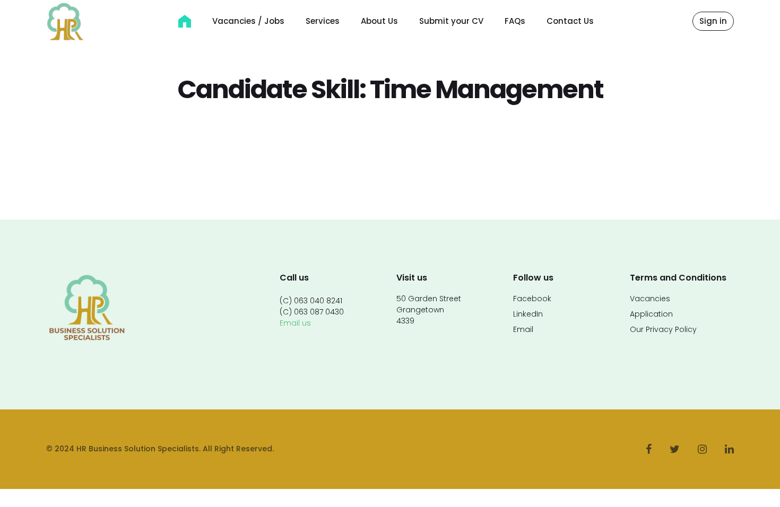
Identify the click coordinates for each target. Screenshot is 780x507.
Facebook (532, 298)
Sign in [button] (713, 21)
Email (523, 329)
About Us (379, 21)
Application (651, 314)
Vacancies (650, 298)
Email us (295, 323)
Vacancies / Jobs (248, 21)
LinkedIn (528, 314)
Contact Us (570, 21)
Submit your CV (451, 21)
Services (323, 21)
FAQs (515, 21)
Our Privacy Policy (663, 329)
